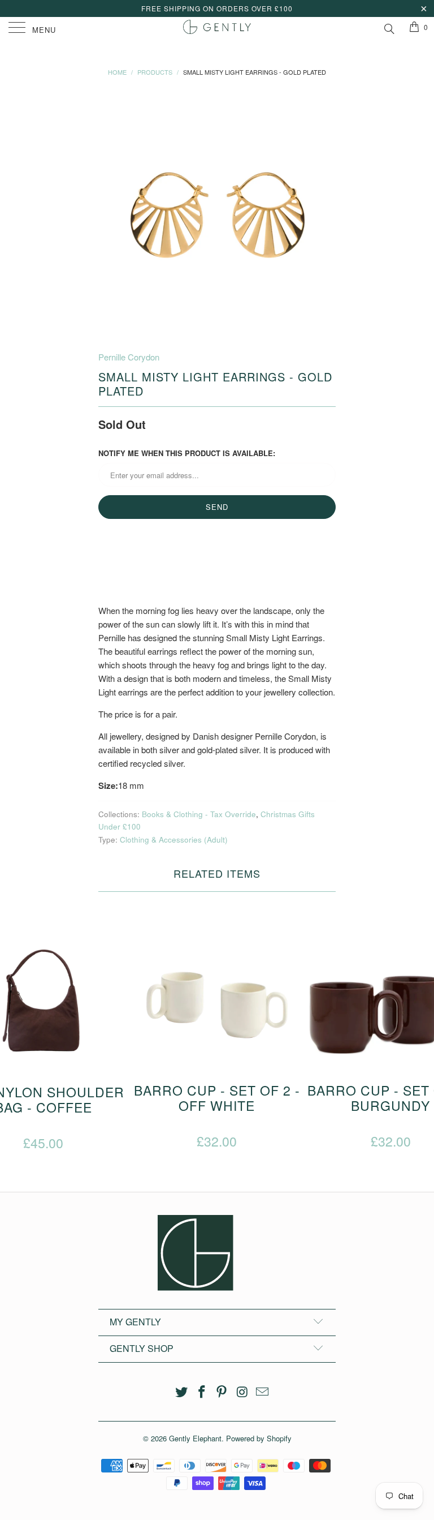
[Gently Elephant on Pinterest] (222, 1391)
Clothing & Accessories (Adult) (174, 839)
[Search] (388, 27)
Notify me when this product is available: (186, 453)
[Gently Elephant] (217, 28)
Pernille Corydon (128, 357)
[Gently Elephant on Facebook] (201, 1391)
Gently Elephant (195, 1438)
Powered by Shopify (259, 1438)
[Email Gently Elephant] (262, 1391)
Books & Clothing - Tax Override (199, 814)
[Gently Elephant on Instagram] (242, 1391)
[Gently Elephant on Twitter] (181, 1391)
